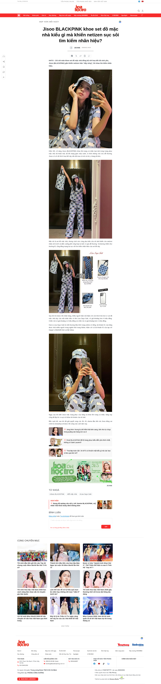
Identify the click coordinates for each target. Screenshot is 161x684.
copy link (80, 56)
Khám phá (35, 15)
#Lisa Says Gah (85, 494)
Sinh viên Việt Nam (100, 1)
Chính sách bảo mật (129, 659)
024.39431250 (23, 665)
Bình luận (4, 72)
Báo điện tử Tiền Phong (80, 8)
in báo (85, 56)
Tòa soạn (20, 659)
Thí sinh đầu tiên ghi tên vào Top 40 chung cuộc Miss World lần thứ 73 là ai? (31, 565)
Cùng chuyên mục (28, 540)
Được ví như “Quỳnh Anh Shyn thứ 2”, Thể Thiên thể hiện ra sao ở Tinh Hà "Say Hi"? (97, 565)
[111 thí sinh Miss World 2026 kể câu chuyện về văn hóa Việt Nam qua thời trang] (32, 606)
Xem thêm (142, 15)
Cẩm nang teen (119, 651)
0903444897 (74, 661)
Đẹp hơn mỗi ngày (65, 15)
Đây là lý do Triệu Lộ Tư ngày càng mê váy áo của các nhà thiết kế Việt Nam (64, 618)
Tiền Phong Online (67, 1)
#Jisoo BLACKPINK (57, 494)
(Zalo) (56, 661)
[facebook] (139, 1)
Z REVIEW (115, 15)
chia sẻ (72, 56)
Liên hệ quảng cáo (50, 659)
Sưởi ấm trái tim (92, 651)
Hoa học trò (23, 643)
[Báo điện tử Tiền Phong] (123, 645)
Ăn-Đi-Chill (94, 15)
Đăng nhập (52, 516)
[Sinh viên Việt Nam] (138, 645)
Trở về (4, 77)
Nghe (4, 56)
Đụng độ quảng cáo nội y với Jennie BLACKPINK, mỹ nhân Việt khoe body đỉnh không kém (73, 505)
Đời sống (26, 15)
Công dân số (35, 654)
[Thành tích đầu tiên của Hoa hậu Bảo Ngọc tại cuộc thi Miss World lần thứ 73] (65, 552)
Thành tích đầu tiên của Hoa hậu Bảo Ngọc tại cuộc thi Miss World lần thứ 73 (65, 565)
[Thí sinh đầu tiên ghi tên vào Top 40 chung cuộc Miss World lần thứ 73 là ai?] (32, 552)
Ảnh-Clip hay (105, 15)
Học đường (52, 15)
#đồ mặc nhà (72, 494)
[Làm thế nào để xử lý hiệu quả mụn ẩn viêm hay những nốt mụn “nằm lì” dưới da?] (65, 579)
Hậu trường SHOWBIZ (81, 15)
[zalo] (109, 663)
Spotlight (124, 15)
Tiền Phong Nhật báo (83, 1)
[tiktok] (105, 664)
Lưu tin (4, 67)
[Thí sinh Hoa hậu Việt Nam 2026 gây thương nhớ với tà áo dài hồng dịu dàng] (98, 579)
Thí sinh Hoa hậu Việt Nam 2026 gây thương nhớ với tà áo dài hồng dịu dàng (97, 592)
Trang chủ (18, 15)
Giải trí (44, 15)
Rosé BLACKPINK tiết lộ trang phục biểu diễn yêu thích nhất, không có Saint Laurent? (87, 441)
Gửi (106, 526)
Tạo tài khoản (64, 516)
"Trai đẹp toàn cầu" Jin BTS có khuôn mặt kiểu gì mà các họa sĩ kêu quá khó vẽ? (87, 452)
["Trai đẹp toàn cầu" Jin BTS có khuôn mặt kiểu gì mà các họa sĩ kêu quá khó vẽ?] (56, 453)
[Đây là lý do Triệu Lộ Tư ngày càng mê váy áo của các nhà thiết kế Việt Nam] (65, 606)
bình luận (89, 56)
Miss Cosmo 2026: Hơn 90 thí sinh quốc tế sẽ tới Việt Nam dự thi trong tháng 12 (97, 618)
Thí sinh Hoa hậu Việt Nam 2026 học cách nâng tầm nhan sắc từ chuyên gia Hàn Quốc (31, 592)
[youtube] (142, 1)
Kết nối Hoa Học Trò (65, 654)
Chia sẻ (4, 62)
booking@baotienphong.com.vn (55, 663)
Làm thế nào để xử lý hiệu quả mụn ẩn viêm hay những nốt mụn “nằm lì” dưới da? (65, 592)
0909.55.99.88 (50, 661)
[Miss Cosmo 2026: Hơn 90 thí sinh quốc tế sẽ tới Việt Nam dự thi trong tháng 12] (98, 606)
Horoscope (133, 15)
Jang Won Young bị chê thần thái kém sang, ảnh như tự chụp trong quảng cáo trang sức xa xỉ (87, 431)
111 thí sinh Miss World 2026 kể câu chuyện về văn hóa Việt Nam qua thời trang (32, 618)
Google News (120, 21)
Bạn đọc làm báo (28, 679)
